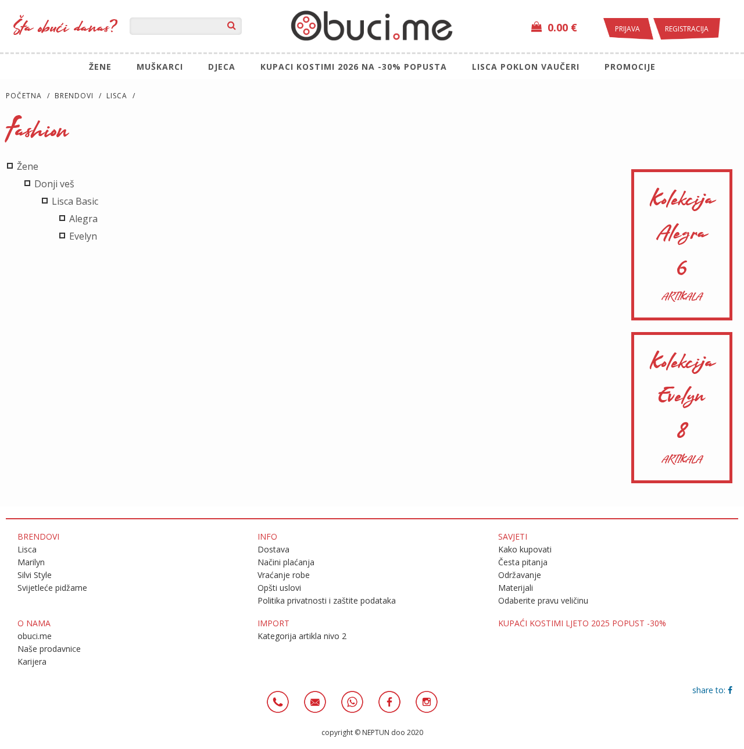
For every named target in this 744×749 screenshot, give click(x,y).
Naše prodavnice (49, 648)
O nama (34, 623)
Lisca (116, 96)
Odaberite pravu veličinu (543, 600)
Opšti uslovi (279, 587)
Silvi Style (34, 574)
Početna (24, 96)
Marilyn (31, 562)
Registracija (687, 29)
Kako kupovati (525, 549)
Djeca (221, 66)
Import (273, 623)
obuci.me (34, 635)
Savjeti (512, 536)
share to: (710, 690)
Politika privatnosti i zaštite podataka (326, 600)
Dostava (273, 549)
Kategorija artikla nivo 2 (301, 635)
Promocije (630, 66)
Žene (100, 66)
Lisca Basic (73, 201)
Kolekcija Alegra (682, 245)
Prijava (628, 29)
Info (267, 536)
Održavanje (519, 574)
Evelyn (82, 236)
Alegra (82, 218)
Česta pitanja (523, 562)
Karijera (31, 661)
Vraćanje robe (283, 574)
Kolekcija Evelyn (682, 408)
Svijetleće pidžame (52, 587)
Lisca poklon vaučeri (526, 66)
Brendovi (74, 96)
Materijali (515, 587)
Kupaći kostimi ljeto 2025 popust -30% (582, 623)
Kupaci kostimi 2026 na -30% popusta (353, 66)
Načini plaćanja (285, 562)
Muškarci (160, 66)
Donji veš (53, 183)
